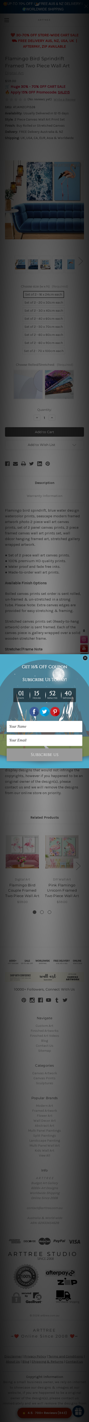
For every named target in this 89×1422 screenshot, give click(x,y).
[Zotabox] (86, 764)
